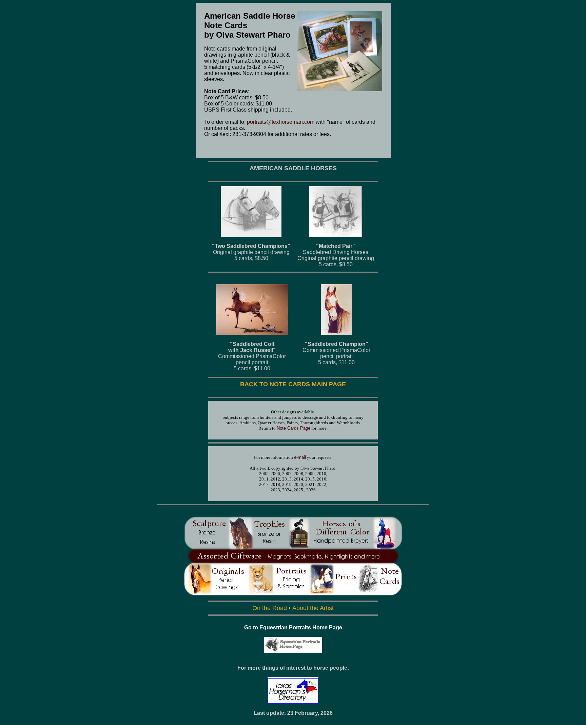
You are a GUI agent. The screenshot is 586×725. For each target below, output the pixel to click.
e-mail (300, 457)
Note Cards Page (293, 428)
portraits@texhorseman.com (280, 122)
